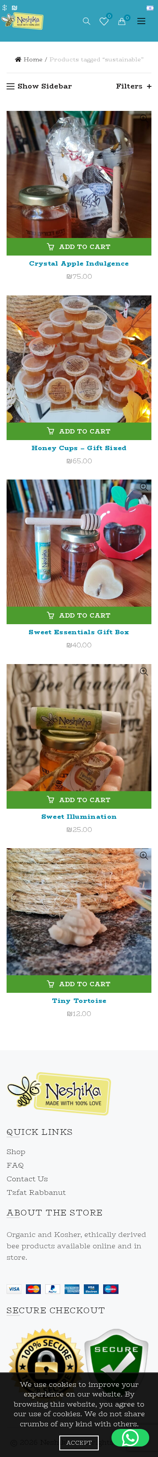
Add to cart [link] (85, 247)
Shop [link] (16, 1151)
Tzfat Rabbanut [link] (36, 1192)
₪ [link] (14, 7)
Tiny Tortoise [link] (79, 1000)
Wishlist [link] (109, 17)
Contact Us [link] (27, 1178)
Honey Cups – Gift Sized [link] (79, 447)
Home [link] (33, 59)
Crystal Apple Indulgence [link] (79, 263)
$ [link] (4, 7)
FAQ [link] (15, 1165)
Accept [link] (79, 1443)
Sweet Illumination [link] (79, 816)
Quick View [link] (143, 118)
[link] (22, 19)
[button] (130, 1437)
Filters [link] (129, 86)
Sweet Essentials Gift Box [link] (79, 631)
